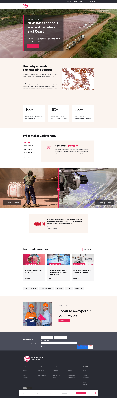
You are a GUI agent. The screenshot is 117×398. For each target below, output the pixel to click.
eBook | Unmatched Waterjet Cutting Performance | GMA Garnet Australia (58, 272)
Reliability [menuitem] (25, 375)
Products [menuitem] (55, 366)
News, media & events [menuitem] (72, 372)
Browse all (88, 249)
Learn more (33, 41)
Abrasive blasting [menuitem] (41, 370)
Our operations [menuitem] (86, 377)
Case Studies (79, 288)
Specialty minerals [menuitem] (56, 375)
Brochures (60, 288)
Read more (27, 278)
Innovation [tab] (28, 142)
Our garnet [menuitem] (85, 375)
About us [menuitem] (84, 370)
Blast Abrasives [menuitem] (44, 5)
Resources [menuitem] (82, 5)
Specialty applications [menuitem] (42, 375)
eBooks (69, 288)
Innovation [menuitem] (25, 370)
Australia (91, 1)
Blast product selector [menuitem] (72, 377)
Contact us (64, 320)
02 (104, 203)
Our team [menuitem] (84, 379)
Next (112, 34)
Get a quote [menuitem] (75, 1)
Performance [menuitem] (25, 372)
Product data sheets (31, 288)
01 (12, 203)
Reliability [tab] (28, 149)
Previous (4, 34)
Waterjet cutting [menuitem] (41, 372)
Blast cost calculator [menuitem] (72, 375)
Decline (90, 393)
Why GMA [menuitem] (35, 5)
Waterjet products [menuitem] (56, 372)
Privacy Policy (64, 393)
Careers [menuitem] (84, 382)
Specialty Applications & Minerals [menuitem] (69, 5)
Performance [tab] (29, 145)
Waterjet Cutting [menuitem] (54, 5)
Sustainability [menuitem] (25, 377)
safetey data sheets (46, 288)
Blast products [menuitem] (55, 370)
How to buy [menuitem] (69, 1)
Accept (81, 393)
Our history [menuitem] (85, 372)
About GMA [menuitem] (90, 5)
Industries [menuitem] (40, 366)
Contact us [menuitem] (81, 1)
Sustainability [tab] (29, 152)
